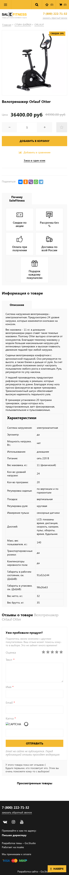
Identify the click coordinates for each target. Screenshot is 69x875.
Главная (6, 25)
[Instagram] (13, 822)
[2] (48, 652)
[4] (56, 652)
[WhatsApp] (36, 182)
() (65, 4)
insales (20, 847)
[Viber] (31, 182)
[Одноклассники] (25, 182)
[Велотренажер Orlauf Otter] (34, 63)
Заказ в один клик (34, 160)
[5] (61, 652)
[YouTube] (21, 822)
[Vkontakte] (5, 822)
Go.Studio (30, 843)
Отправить (34, 743)
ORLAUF (39, 24)
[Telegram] (41, 182)
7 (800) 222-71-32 (55, 13)
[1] (43, 652)
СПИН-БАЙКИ (23, 24)
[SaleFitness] (14, 15)
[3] (52, 652)
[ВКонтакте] (20, 182)
